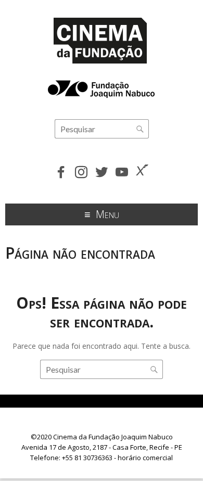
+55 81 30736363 (87, 457)
